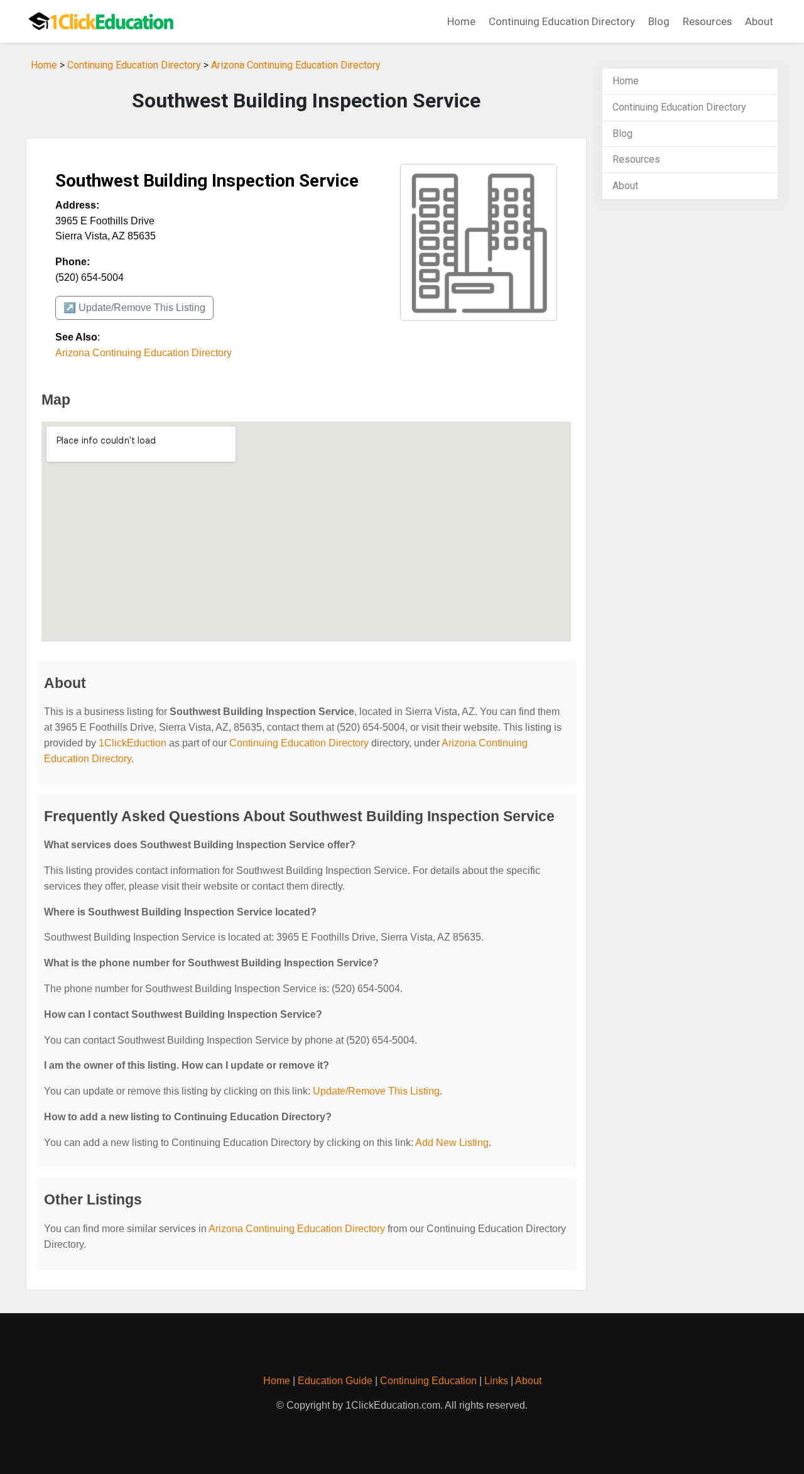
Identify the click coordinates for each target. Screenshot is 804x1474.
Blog (659, 21)
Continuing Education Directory (562, 21)
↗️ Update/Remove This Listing (134, 307)
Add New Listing (452, 1142)
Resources (707, 21)
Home (461, 21)
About (759, 21)
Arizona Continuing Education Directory (296, 65)
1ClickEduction (132, 743)
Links (496, 1380)
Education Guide (335, 1380)
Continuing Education (428, 1380)
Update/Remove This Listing (376, 1091)
